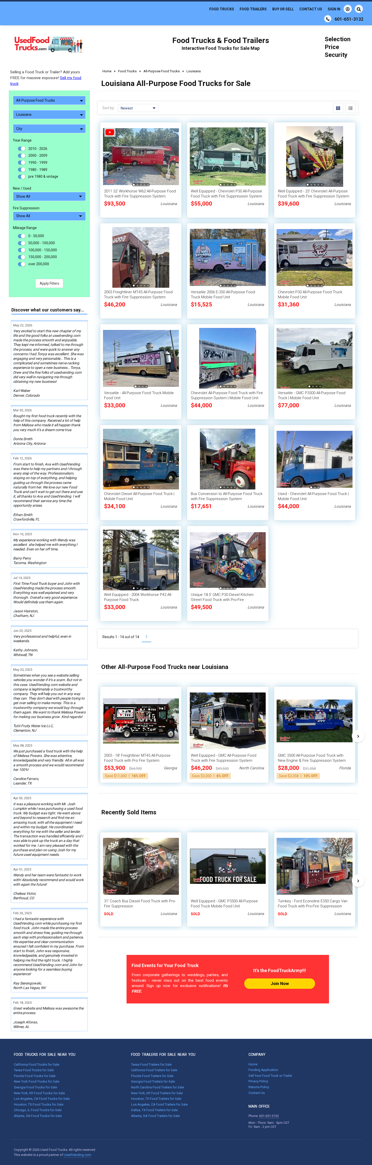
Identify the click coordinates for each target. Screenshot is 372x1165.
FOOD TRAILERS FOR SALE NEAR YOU (163, 1054)
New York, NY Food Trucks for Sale (39, 1093)
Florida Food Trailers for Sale (152, 1076)
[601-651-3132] (327, 18)
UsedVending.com (77, 1155)
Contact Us (310, 9)
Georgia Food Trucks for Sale (35, 1087)
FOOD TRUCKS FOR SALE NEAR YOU (44, 1054)
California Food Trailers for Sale (154, 1070)
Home (253, 1064)
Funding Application (263, 1070)
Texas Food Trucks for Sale (34, 1070)
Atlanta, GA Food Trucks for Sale (38, 1116)
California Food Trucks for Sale (36, 1064)
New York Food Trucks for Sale (36, 1081)
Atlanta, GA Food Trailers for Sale (155, 1116)
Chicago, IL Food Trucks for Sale (37, 1110)
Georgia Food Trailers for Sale (153, 1081)
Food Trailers (253, 9)
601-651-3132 (269, 1116)
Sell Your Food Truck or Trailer (270, 1076)
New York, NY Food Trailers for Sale (157, 1093)
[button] (172, 156)
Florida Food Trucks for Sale (34, 1076)
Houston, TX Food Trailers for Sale (156, 1099)
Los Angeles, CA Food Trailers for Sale (159, 1104)
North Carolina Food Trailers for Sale (157, 1087)
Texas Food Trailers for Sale (151, 1064)
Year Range (22, 140)
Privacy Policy (258, 1081)
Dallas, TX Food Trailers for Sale (154, 1110)
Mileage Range (25, 228)
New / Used (22, 188)
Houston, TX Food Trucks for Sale (38, 1104)
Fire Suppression (26, 208)
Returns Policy (259, 1087)
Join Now (280, 983)
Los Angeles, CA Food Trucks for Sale (42, 1099)
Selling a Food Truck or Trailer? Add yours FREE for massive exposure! (45, 78)
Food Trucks (221, 9)
